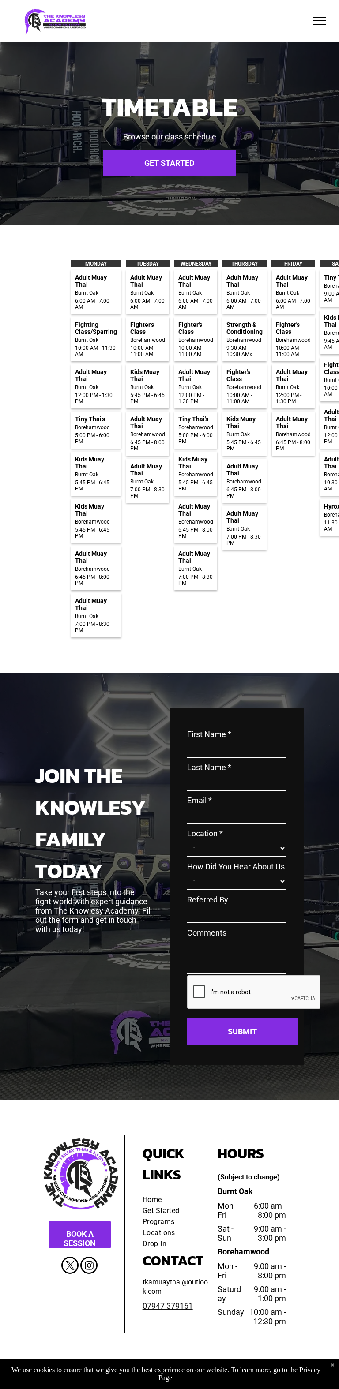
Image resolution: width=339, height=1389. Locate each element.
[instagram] (89, 1266)
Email (199, 800)
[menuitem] (175, 1199)
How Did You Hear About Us (236, 866)
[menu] (319, 20)
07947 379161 (168, 1305)
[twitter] (70, 1266)
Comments (206, 932)
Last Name (209, 767)
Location (205, 833)
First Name (209, 734)
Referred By (207, 899)
